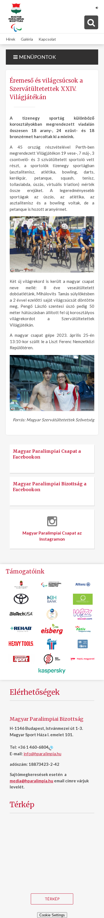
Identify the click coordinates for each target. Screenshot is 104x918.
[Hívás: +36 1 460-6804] (51, 747)
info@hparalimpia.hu (42, 753)
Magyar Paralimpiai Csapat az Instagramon (52, 535)
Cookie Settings (52, 915)
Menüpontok (37, 57)
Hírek (10, 38)
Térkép (52, 898)
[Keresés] (91, 22)
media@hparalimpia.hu (31, 780)
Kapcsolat (47, 38)
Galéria (27, 38)
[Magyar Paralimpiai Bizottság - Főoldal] (16, 18)
